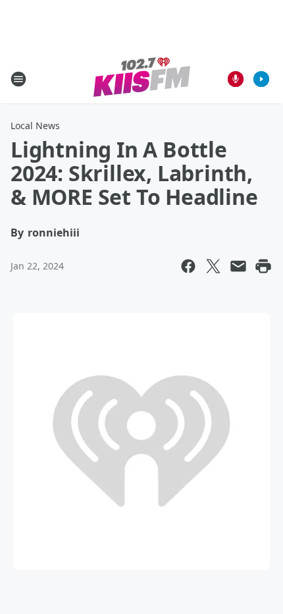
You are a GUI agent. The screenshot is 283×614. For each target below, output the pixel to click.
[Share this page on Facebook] (188, 266)
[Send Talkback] (236, 79)
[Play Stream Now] (261, 79)
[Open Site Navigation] (18, 79)
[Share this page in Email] (238, 266)
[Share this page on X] (213, 266)
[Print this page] (263, 266)
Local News (35, 125)
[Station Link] (141, 78)
